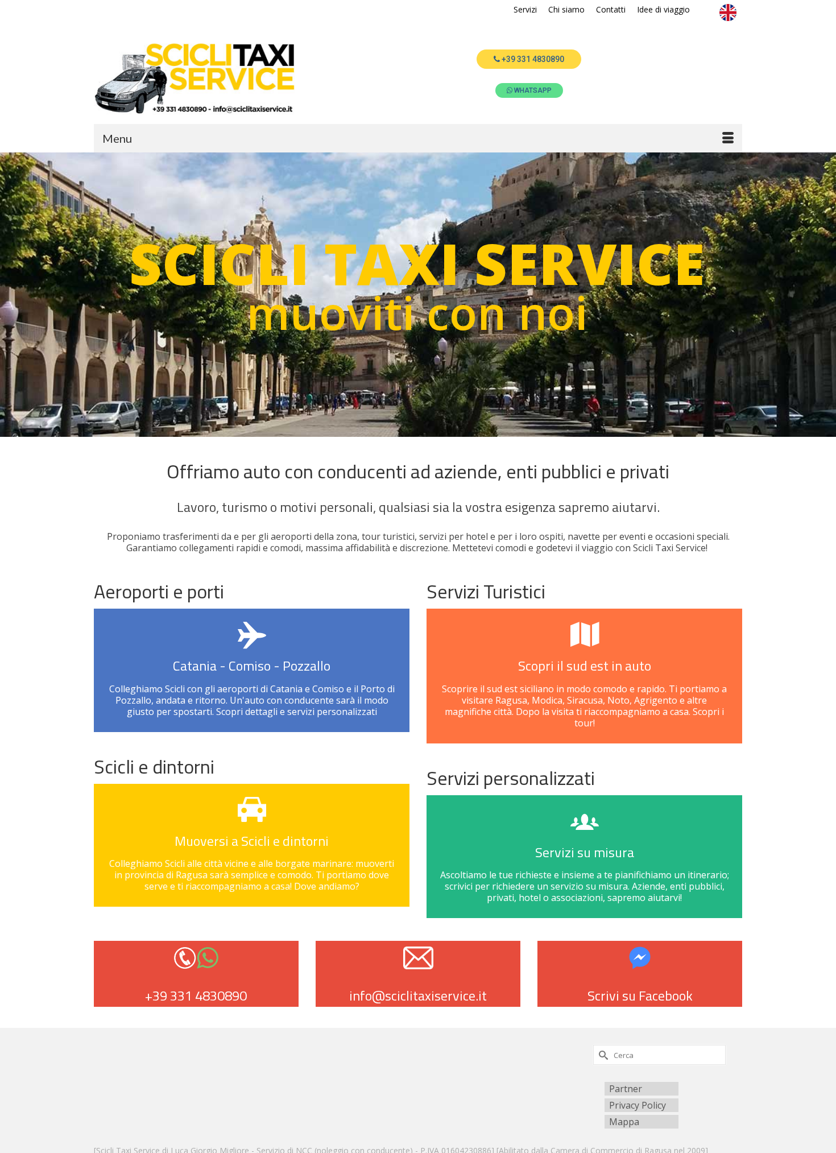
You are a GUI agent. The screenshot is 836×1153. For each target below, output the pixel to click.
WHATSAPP (533, 90)
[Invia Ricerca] (601, 1055)
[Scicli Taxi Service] (196, 78)
